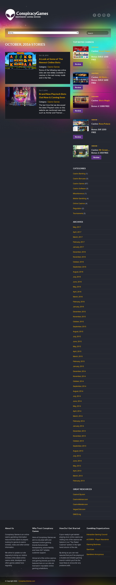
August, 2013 (78, 451)
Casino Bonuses (79, 178)
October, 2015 (78, 321)
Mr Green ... (104, 150)
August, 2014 (78, 391)
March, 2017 (78, 237)
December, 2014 (79, 371)
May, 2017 (77, 227)
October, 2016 (78, 262)
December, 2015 (79, 311)
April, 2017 (77, 232)
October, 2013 (78, 441)
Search (90, 33)
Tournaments (78, 213)
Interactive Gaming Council (97, 534)
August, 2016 (78, 271)
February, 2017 (79, 242)
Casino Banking (79, 173)
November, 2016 (79, 257)
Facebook (94, 15)
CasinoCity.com (79, 494)
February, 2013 (79, 480)
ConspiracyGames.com (27, 581)
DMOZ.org (77, 514)
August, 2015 (78, 331)
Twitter (99, 15)
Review (78, 64)
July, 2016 (77, 276)
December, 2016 (79, 252)
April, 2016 (77, 291)
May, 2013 (77, 465)
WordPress (104, 15)
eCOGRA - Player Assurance (98, 539)
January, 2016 (78, 306)
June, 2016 (77, 281)
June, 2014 (77, 401)
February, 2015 (79, 361)
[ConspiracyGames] (27, 25)
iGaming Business (94, 544)
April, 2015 (77, 351)
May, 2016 (77, 286)
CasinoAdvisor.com (80, 499)
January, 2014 (78, 426)
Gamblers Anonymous (95, 554)
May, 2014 (77, 406)
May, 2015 (77, 346)
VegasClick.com (79, 509)
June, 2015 (77, 341)
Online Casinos (79, 203)
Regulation (77, 208)
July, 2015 (77, 336)
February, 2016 (79, 301)
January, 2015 (78, 366)
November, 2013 (79, 436)
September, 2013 (79, 446)
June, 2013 (77, 461)
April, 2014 (77, 411)
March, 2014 (78, 416)
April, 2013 (77, 470)
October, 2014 (78, 381)
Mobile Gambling (79, 198)
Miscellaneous (78, 193)
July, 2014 (77, 396)
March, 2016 (78, 296)
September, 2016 (79, 266)
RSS (108, 15)
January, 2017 (78, 247)
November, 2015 (79, 316)
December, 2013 (79, 431)
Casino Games (54, 66)
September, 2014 (79, 386)
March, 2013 (78, 475)
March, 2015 (78, 356)
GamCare (90, 549)
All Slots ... (104, 77)
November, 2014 (79, 376)
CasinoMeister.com (80, 504)
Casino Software (79, 188)
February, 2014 (79, 421)
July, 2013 (77, 456)
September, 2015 (79, 326)
